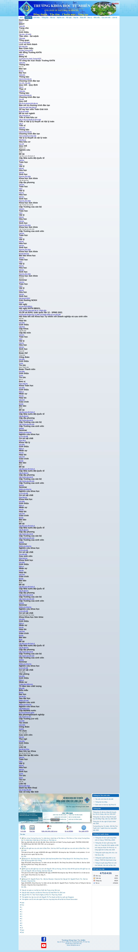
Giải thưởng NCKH (24, 298)
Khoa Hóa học (23, 497)
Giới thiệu (36, 17)
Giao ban (32, 831)
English (115, 3)
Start (22, 902)
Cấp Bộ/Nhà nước (24, 708)
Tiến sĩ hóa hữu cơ (24, 115)
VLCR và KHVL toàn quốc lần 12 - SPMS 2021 (32, 310)
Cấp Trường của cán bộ (26, 420)
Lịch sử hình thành (24, 42)
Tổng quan (22, 38)
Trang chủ (28, 17)
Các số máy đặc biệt (25, 790)
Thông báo (45, 17)
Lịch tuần (23, 831)
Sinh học (21, 172)
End (22, 932)
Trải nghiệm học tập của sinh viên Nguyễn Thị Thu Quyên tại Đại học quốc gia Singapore (48, 897)
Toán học (21, 160)
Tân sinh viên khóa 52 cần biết (104, 799)
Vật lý (20, 164)
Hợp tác (21, 627)
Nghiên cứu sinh (23, 700)
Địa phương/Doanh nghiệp (26, 712)
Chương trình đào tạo (25, 79)
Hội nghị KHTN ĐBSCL (25, 306)
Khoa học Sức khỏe (25, 176)
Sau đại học (22, 696)
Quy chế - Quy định (24, 83)
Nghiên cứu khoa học (25, 432)
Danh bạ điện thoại (24, 785)
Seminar (21, 428)
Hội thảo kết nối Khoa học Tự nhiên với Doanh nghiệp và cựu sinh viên (40, 314)
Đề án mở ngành (24, 111)
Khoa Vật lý (22, 440)
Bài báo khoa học (24, 253)
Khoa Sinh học (23, 558)
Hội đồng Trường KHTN (26, 50)
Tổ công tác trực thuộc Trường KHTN (30, 58)
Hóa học (21, 168)
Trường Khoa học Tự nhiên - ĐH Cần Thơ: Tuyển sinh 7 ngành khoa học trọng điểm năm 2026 (105, 828)
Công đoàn (22, 725)
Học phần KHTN (83, 831)
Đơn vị (90, 17)
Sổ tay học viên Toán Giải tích (28, 107)
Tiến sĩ (21, 123)
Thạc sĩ (21, 87)
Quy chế (21, 99)
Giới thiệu (22, 619)
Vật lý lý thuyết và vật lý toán (27, 135)
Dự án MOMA (69, 831)
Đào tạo (52, 17)
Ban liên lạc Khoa (24, 749)
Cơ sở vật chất (23, 668)
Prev (22, 905)
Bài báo (21, 635)
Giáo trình (22, 631)
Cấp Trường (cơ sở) (25, 716)
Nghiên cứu (60, 17)
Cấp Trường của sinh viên (26, 424)
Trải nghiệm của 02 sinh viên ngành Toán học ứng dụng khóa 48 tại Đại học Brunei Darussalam (49, 899)
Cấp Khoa (22, 326)
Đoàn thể (83, 17)
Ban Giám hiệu (23, 46)
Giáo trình (22, 400)
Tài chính (21, 720)
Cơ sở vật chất (23, 436)
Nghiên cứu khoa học (25, 664)
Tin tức (21, 363)
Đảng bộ (21, 54)
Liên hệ (114, 17)
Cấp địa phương (23, 416)
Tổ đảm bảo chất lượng (26, 684)
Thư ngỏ (21, 737)
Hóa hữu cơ (22, 140)
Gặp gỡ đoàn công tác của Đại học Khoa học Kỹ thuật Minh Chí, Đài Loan (43, 892)
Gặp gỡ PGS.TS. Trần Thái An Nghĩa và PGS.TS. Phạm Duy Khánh (42, 895)
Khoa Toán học (23, 383)
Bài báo (21, 404)
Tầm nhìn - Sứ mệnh (25, 34)
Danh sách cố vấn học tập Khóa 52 (105, 804)
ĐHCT (21, 17)
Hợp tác (75, 17)
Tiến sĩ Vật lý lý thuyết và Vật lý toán (30, 119)
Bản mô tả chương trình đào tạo (28, 103)
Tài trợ (21, 777)
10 (22, 928)
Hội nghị (69, 17)
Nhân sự (21, 391)
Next (22, 930)
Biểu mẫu (97, 17)
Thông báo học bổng (101, 802)
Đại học (21, 70)
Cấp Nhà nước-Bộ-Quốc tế (27, 412)
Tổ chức (21, 729)
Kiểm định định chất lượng (49, 831)
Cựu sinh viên (106, 17)
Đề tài (20, 639)
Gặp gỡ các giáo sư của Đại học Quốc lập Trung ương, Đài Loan (41, 890)
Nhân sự (21, 623)
